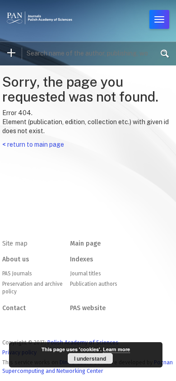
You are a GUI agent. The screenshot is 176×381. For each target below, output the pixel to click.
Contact (14, 308)
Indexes (81, 259)
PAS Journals (17, 273)
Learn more (116, 349)
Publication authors (93, 284)
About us (15, 259)
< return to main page (33, 144)
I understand (90, 358)
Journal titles (85, 273)
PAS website (88, 308)
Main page (85, 243)
